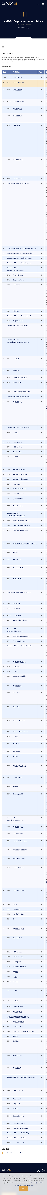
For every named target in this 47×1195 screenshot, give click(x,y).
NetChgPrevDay (18, 914)
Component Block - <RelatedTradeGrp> (20, 646)
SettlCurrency (17, 382)
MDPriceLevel (17, 952)
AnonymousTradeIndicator (21, 520)
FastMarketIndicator (19, 489)
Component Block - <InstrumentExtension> (21, 248)
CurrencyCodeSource (20, 377)
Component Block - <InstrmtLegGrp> (19, 263)
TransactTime (17, 1067)
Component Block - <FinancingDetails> (20, 253)
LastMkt (15, 1000)
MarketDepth (17, 108)
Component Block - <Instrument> (18, 183)
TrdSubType (17, 559)
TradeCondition (18, 506)
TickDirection (17, 452)
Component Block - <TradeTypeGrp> (19, 592)
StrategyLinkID (18, 794)
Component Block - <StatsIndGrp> (18, 1133)
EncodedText (17, 938)
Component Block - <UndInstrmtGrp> (19, 258)
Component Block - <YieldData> (17, 326)
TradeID (15, 787)
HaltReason (17, 484)
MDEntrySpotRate (19, 1123)
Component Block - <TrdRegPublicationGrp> (15, 630)
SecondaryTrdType (19, 568)
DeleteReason (17, 89)
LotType (15, 433)
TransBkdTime (18, 1056)
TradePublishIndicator (20, 620)
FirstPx (15, 981)
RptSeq (15, 1109)
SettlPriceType (18, 1026)
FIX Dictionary (25, 28)
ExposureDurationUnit (20, 732)
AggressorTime (18, 1090)
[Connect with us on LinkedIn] (43, 1170)
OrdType (16, 358)
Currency (16, 370)
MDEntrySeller (18, 834)
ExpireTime (16, 707)
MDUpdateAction (18, 82)
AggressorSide (18, 1099)
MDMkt (15, 457)
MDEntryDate (17, 442)
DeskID (15, 671)
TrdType (15, 552)
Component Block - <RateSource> (18, 397)
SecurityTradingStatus (20, 479)
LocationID (16, 666)
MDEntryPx (16, 285)
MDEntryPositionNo (19, 890)
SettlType (16, 1036)
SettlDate (16, 1041)
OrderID (15, 756)
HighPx (15, 971)
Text (14, 919)
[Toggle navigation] (3, 46)
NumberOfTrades (18, 868)
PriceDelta (16, 909)
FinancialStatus (18, 275)
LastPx (15, 991)
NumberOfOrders (19, 858)
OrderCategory (18, 615)
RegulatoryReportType (20, 530)
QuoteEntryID (17, 777)
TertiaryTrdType (18, 579)
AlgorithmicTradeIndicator (21, 525)
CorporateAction (18, 280)
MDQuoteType (18, 1104)
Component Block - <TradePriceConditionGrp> (16, 514)
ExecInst (16, 744)
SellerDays (16, 751)
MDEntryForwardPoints (20, 1128)
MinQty (15, 737)
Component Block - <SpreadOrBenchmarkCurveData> (18, 341)
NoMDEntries (17, 77)
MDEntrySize (17, 401)
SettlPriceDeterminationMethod (23, 1031)
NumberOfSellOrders (20, 850)
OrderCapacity (18, 957)
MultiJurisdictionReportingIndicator (25, 543)
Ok (23, 1188)
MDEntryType (17, 116)
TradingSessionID (19, 469)
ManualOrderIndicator (20, 1143)
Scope (15, 904)
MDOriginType (17, 962)
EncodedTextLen (18, 928)
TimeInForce (17, 686)
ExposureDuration (19, 721)
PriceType (16, 311)
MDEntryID (16, 125)
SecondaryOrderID (19, 765)
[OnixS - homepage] (10, 3)
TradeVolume (17, 1011)
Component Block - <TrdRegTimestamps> (21, 1077)
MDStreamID (17, 178)
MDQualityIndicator (19, 967)
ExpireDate (16, 693)
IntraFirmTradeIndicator (21, 636)
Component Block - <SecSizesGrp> (18, 428)
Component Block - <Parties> (17, 1138)
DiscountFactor (18, 1007)
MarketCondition (18, 494)
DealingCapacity (18, 1116)
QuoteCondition (18, 499)
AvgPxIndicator (18, 321)
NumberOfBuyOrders (20, 841)
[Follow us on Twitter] (38, 1170)
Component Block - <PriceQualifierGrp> (20, 316)
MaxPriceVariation (19, 1021)
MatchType (16, 608)
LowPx (15, 976)
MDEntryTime (17, 447)
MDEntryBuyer (18, 826)
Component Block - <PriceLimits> (18, 1016)
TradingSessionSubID (20, 474)
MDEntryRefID (18, 160)
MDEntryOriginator (19, 661)
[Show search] (38, 4)
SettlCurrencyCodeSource (21, 392)
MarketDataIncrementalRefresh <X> (17, 1153)
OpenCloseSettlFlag (19, 676)
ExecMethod (17, 603)
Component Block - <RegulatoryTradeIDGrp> (15, 819)
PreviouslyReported (19, 641)
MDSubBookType (18, 101)
